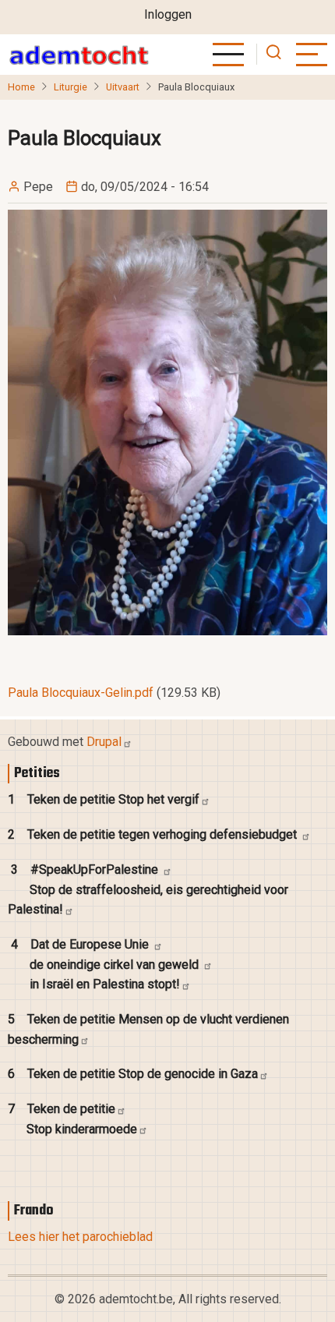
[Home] (79, 54)
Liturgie (70, 87)
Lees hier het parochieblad (80, 1236)
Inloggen (168, 14)
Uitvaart (122, 87)
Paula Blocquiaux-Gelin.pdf (80, 692)
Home (21, 87)
